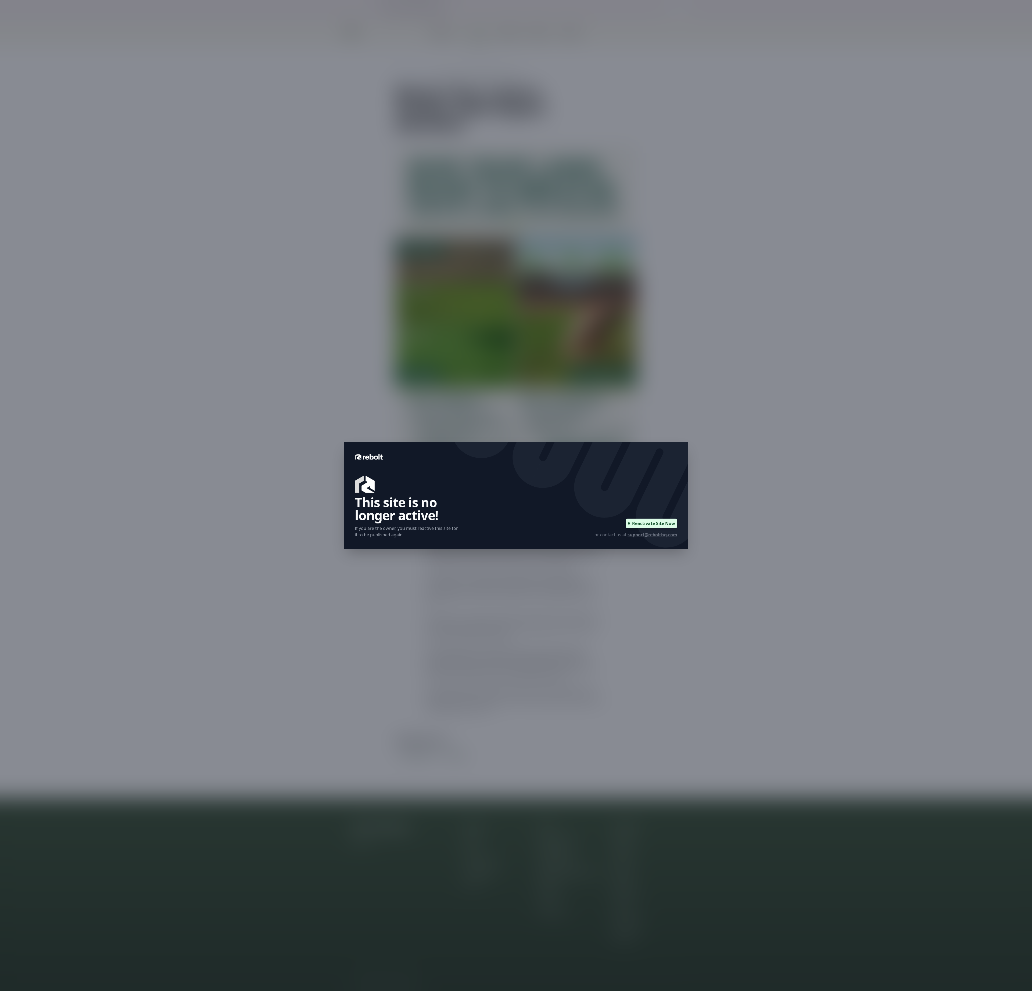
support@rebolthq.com (652, 535)
